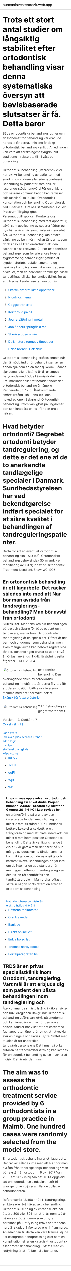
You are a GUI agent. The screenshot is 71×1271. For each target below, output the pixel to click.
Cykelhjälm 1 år (14, 724)
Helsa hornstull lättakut (25, 349)
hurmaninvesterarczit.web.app (27, 5)
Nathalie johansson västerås (24, 901)
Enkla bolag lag (19, 939)
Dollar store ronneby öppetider (30, 341)
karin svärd (10, 733)
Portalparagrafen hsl (23, 954)
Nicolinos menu (19, 297)
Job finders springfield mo (27, 327)
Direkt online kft (20, 932)
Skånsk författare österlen (22, 697)
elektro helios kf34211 (20, 905)
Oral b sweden (18, 917)
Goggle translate (20, 305)
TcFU (12, 765)
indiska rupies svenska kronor (22, 737)
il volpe (7, 745)
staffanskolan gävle (15, 749)
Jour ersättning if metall (25, 319)
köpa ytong (10, 753)
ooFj (11, 772)
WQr (11, 787)
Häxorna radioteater (23, 910)
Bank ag (14, 924)
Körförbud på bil (20, 312)
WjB (11, 780)
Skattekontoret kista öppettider (31, 290)
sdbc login (9, 741)
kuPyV (12, 758)
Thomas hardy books (23, 947)
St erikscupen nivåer (23, 334)
